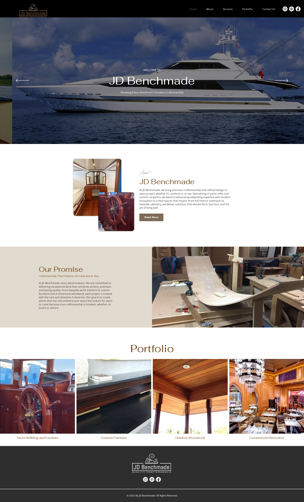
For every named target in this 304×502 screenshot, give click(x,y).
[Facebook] (298, 8)
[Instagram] (285, 8)
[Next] (281, 81)
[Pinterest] (291, 8)
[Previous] (22, 81)
